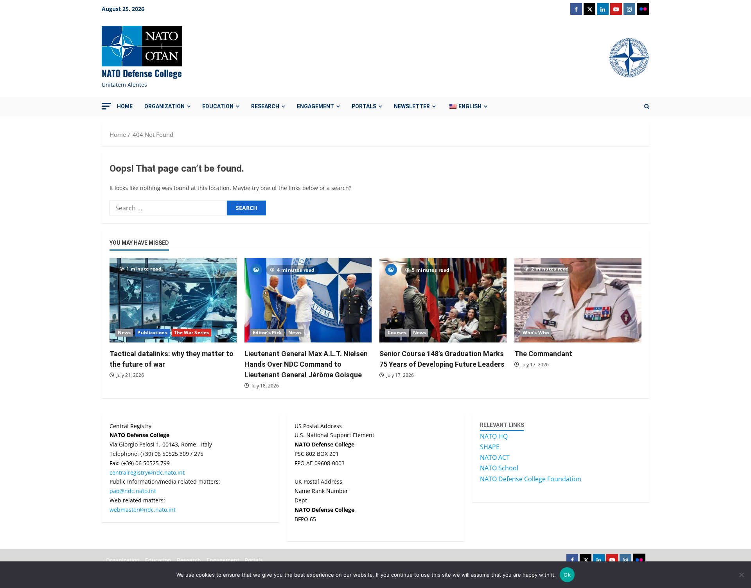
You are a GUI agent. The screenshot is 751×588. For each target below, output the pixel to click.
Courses (397, 332)
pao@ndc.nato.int (133, 491)
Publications (152, 332)
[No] (741, 575)
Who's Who (536, 332)
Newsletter (412, 106)
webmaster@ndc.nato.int (143, 509)
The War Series (191, 332)
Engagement (315, 106)
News (124, 332)
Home (125, 106)
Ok (567, 575)
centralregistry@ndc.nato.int (147, 472)
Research (265, 106)
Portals (364, 106)
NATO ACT (495, 457)
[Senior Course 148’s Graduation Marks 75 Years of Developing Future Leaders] (443, 300)
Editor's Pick (267, 332)
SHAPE (489, 447)
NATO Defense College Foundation (530, 479)
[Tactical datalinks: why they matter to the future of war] (173, 300)
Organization (164, 106)
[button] (106, 106)
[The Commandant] (577, 300)
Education (218, 106)
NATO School (499, 468)
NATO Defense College (142, 73)
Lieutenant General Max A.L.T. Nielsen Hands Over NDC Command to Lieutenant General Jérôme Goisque (306, 364)
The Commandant (543, 354)
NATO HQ (494, 436)
